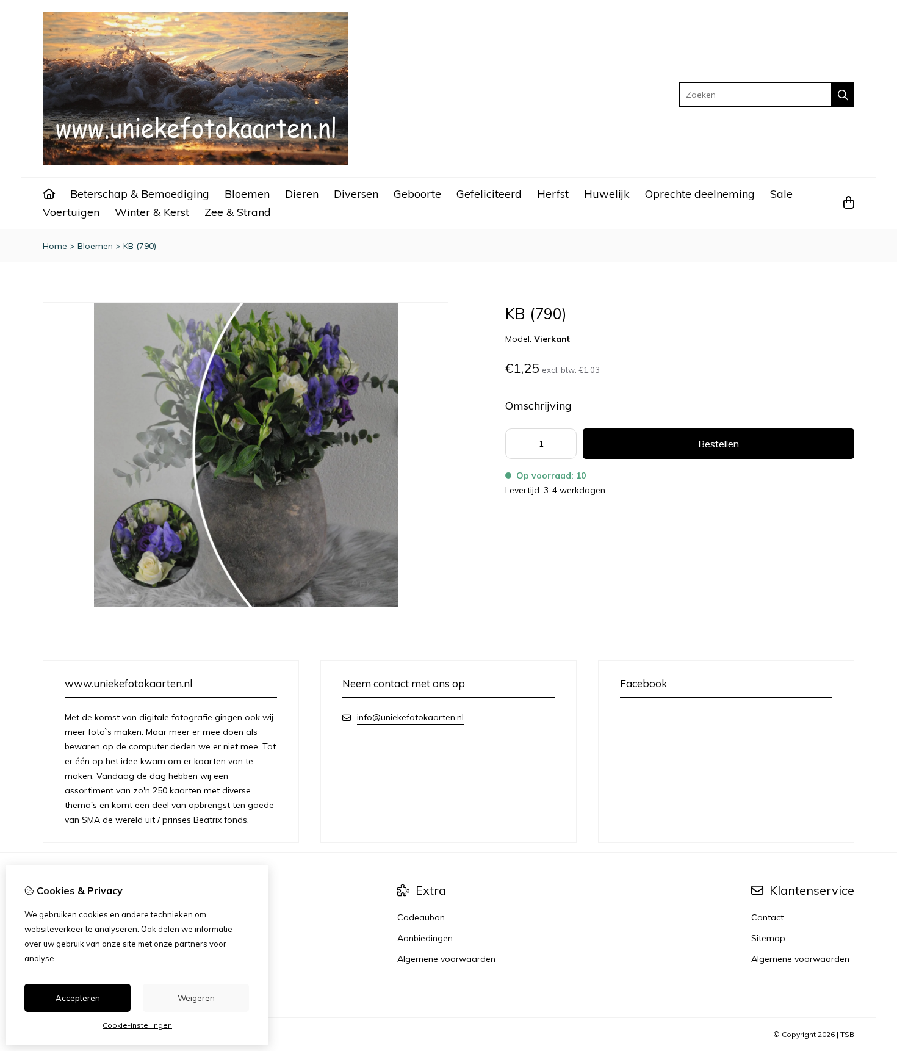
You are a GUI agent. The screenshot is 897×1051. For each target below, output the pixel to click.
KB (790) (139, 245)
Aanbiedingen (425, 938)
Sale (781, 194)
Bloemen (247, 194)
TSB (847, 1034)
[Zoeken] (843, 94)
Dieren (302, 194)
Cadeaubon (421, 917)
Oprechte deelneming (700, 194)
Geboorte (417, 194)
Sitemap (768, 938)
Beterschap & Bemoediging (139, 194)
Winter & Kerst (152, 212)
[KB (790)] (245, 604)
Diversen (356, 194)
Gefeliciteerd (489, 194)
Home (55, 245)
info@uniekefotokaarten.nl (410, 717)
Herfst (553, 194)
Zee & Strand (237, 212)
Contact (767, 917)
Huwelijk (607, 194)
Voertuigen (71, 212)
